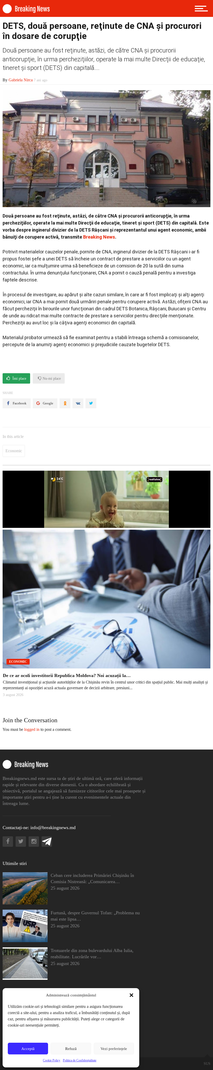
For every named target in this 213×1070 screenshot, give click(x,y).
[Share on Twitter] (90, 403)
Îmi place (18, 378)
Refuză (71, 1049)
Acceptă (28, 1049)
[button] (131, 995)
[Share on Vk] (77, 403)
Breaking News (99, 237)
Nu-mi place (51, 378)
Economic (13, 451)
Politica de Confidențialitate (79, 1060)
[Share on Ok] (64, 403)
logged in (31, 729)
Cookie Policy (51, 1060)
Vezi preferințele (114, 1049)
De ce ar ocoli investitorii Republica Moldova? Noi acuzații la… (67, 675)
